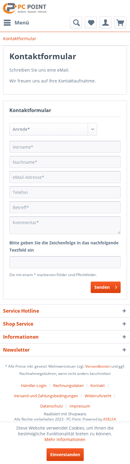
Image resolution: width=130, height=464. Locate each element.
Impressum (80, 406)
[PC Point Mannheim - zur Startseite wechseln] (25, 8)
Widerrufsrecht (98, 395)
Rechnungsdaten (68, 385)
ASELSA (109, 419)
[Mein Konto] (105, 23)
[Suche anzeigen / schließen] (76, 23)
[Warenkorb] (120, 23)
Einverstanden (65, 454)
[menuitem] (16, 23)
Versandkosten (97, 366)
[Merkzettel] (91, 23)
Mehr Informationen (65, 439)
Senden (102, 287)
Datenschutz (51, 406)
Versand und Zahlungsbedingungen (46, 395)
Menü (22, 22)
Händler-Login (34, 385)
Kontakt (97, 385)
